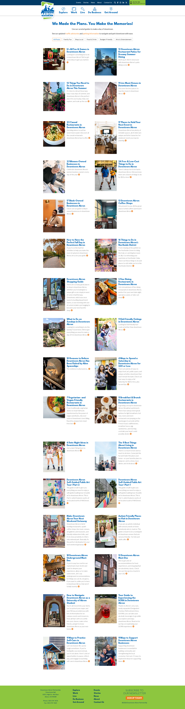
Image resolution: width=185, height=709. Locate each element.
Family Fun (68, 39)
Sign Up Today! (134, 698)
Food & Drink (92, 39)
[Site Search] (115, 2)
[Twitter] (126, 2)
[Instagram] (120, 2)
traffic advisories (72, 33)
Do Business (94, 12)
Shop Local (79, 39)
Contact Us (108, 2)
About (99, 2)
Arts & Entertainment (124, 39)
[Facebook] (117, 2)
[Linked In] (123, 2)
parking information (91, 33)
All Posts (56, 39)
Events (78, 2)
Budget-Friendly (106, 39)
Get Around (111, 12)
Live (82, 12)
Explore (63, 12)
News (93, 2)
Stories (86, 2)
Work (74, 12)
